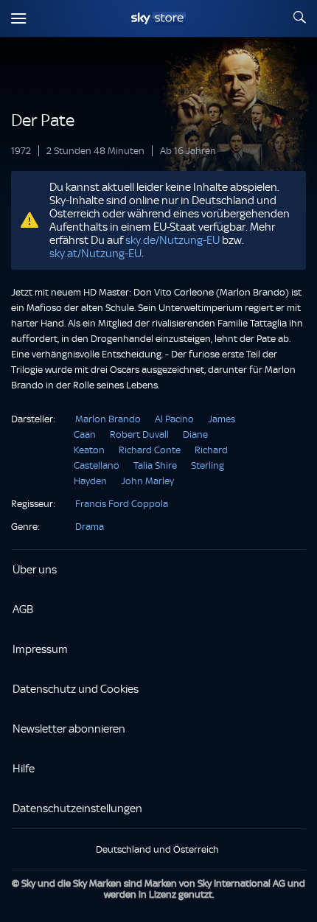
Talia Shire (155, 465)
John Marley (147, 480)
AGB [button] (23, 609)
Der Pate (42, 120)
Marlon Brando (108, 419)
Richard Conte (150, 449)
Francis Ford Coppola (121, 503)
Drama (89, 526)
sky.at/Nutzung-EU (95, 253)
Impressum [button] (40, 649)
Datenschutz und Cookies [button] (76, 689)
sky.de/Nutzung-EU (172, 240)
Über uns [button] (35, 569)
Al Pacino (174, 419)
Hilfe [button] (24, 768)
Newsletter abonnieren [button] (69, 729)
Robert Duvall (139, 434)
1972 (21, 150)
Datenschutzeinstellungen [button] (77, 808)
